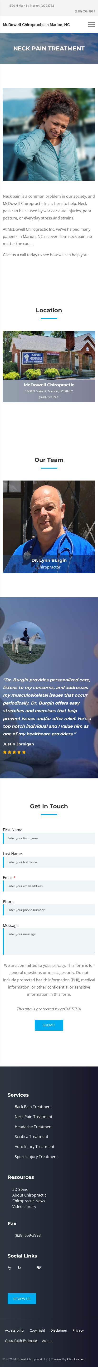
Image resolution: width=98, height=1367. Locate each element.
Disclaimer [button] (58, 1330)
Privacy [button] (78, 1330)
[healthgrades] (39, 1268)
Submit (49, 1025)
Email (9, 877)
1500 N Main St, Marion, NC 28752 (31, 6)
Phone (9, 901)
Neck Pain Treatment (33, 1116)
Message (11, 925)
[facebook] (29, 1268)
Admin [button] (47, 1340)
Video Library (24, 1206)
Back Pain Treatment (33, 1106)
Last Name (12, 853)
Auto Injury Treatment (34, 1146)
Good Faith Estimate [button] (21, 1340)
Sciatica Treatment (31, 1136)
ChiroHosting (75, 1359)
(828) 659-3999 (84, 11)
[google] (59, 1268)
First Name (12, 829)
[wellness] (9, 1268)
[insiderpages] (19, 1268)
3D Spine (20, 1189)
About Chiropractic (29, 1195)
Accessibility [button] (14, 1330)
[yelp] (49, 1268)
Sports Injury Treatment (36, 1156)
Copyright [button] (37, 1330)
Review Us (21, 1298)
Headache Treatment (34, 1126)
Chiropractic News (28, 1200)
